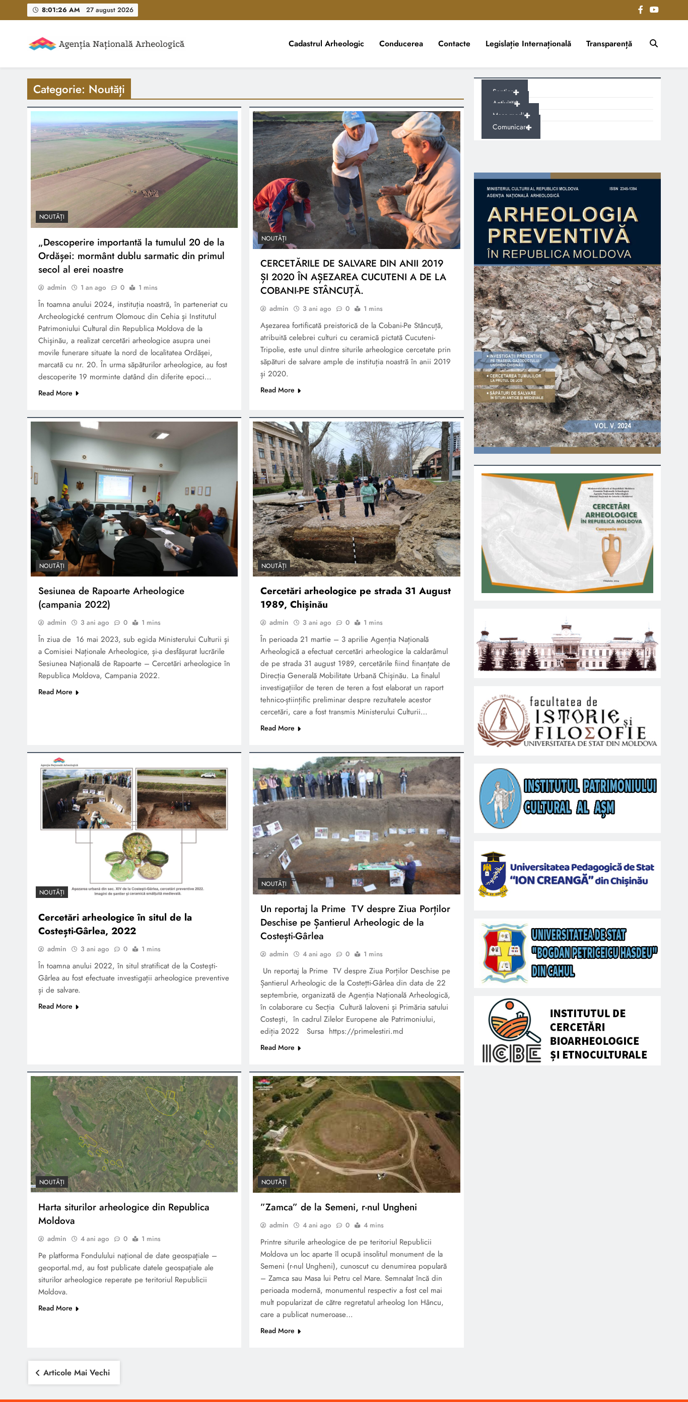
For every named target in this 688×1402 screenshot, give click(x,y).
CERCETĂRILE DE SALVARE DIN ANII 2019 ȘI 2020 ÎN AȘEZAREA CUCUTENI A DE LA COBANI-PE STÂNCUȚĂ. (353, 277)
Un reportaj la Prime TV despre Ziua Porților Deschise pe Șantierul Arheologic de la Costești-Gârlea (355, 922)
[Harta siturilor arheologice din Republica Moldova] (134, 1134)
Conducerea (401, 43)
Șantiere (506, 92)
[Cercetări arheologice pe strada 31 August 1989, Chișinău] (356, 499)
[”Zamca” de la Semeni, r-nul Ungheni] (356, 1134)
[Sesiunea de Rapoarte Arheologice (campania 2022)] (134, 499)
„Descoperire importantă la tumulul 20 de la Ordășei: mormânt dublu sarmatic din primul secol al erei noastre (131, 255)
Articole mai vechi (76, 1372)
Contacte (454, 43)
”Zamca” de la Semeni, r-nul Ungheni (338, 1207)
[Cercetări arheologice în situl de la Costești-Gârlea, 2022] (134, 830)
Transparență (609, 43)
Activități (506, 103)
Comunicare (512, 127)
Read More (55, 393)
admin (56, 287)
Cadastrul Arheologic (326, 43)
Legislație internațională (528, 43)
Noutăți (51, 216)
